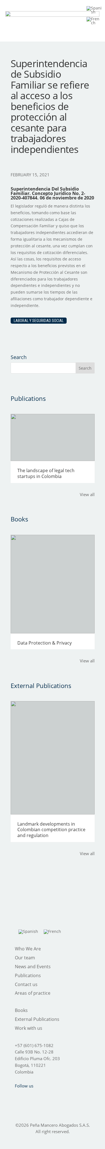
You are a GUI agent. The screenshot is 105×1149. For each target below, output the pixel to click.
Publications (28, 975)
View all (87, 494)
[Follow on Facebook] (17, 1097)
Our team (25, 958)
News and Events (33, 966)
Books (21, 1010)
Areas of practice (32, 993)
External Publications (37, 1019)
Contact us (26, 984)
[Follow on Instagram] (46, 1097)
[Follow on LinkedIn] (60, 1097)
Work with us (28, 1028)
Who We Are (28, 949)
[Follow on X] (31, 1097)
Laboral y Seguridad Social (39, 320)
